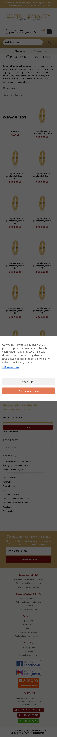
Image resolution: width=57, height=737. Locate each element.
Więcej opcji (28, 381)
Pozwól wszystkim (28, 391)
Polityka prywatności (10, 367)
